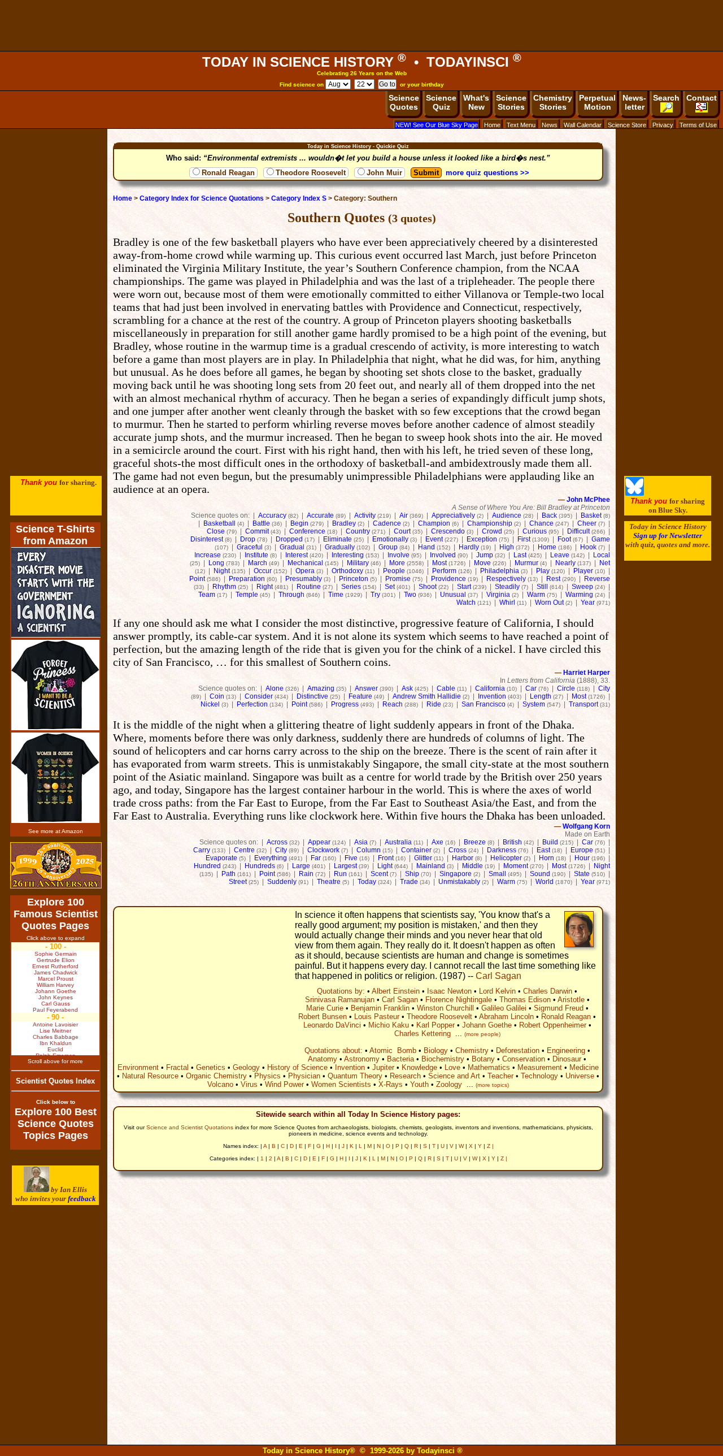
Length (540, 696)
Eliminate (337, 539)
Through (291, 595)
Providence (448, 579)
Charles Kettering (422, 1033)
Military (358, 563)
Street (238, 882)
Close (216, 531)
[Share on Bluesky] (634, 493)
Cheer (586, 523)
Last (519, 555)
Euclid (55, 1049)
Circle (566, 688)
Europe (581, 850)
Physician (304, 1076)
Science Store (627, 125)
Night (222, 571)
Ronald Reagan (228, 172)
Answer (366, 688)
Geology (246, 1067)
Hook (588, 547)
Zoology (449, 1084)
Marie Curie (324, 1008)
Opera (305, 571)
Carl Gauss (55, 1003)
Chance (541, 523)
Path (228, 874)
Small (497, 874)
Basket (591, 515)
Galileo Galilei (503, 1008)
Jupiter (383, 1067)
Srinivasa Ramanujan (339, 999)
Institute (256, 555)
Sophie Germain (55, 954)
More (397, 563)
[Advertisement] (361, 25)
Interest (296, 555)
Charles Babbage (56, 1037)
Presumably (303, 579)
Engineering (566, 1050)
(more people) (482, 1034)
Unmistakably (459, 882)
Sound (540, 874)
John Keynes (55, 997)
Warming (579, 595)
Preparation (247, 579)
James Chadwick (55, 972)
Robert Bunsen (322, 1016)
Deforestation (517, 1050)
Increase (207, 555)
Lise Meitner (55, 1031)
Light (385, 866)
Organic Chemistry (216, 1076)
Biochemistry (442, 1059)
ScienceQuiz (441, 102)
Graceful (250, 547)
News (550, 125)
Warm (536, 595)
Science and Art (454, 1076)
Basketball (219, 523)
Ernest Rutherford (55, 966)
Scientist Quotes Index (55, 1081)
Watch (466, 602)
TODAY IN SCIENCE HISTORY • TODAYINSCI (361, 62)
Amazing (320, 688)
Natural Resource (150, 1076)
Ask (407, 688)
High (506, 547)
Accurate (320, 515)
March (257, 563)
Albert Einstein (396, 991)
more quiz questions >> (487, 172)
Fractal (177, 1067)
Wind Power (284, 1084)
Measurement (539, 1067)
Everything (270, 858)
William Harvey (55, 985)
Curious (534, 531)
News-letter (634, 102)
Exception (482, 539)
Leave (559, 555)
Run (340, 874)
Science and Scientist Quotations (189, 1127)
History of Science (297, 1067)
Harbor (462, 858)
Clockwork (323, 850)
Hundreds (260, 866)
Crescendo (448, 531)
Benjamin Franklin (380, 1008)
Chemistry (472, 1050)
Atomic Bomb (392, 1050)
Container (416, 850)
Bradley (344, 523)
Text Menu (521, 125)
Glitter (423, 858)
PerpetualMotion (597, 102)
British (512, 842)
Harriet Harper (586, 673)
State (582, 874)
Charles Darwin (547, 991)
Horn (546, 858)
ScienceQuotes (404, 102)
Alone (274, 688)
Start (464, 587)
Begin (299, 523)
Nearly (565, 563)
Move (482, 563)
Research (405, 1076)
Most (439, 563)
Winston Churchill (445, 1008)
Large (301, 866)
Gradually (340, 547)
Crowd (492, 531)
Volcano (220, 1084)
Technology (539, 1076)
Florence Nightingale (458, 999)
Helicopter (506, 858)
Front (386, 858)
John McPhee (588, 500)
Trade (409, 882)
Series (351, 587)
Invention (492, 696)
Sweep (582, 587)
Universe (579, 1076)
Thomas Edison (525, 999)
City (604, 688)
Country (358, 531)
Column (368, 850)
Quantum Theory (355, 1076)
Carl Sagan (498, 976)
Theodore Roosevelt (311, 172)
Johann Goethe (487, 1025)
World (544, 882)
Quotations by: (341, 991)
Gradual (292, 547)
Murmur (526, 563)
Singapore (455, 874)
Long (216, 563)
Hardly (469, 547)
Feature (360, 696)
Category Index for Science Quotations (202, 198)
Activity (365, 515)
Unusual (453, 595)
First (523, 539)
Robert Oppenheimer (552, 1025)
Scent (379, 874)
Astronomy (362, 1059)
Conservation (523, 1059)
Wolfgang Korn (586, 826)
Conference (307, 531)
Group (388, 547)
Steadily (507, 587)
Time (335, 595)
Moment (515, 866)
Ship (412, 874)
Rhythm (224, 587)
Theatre (329, 882)
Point (197, 579)
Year (588, 602)
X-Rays (390, 1084)
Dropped (289, 539)
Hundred (207, 866)
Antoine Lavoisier (55, 1024)
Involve (398, 555)
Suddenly (282, 882)
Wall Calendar (583, 125)
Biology (436, 1050)
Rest (553, 579)
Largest (345, 866)
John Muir (384, 172)
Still (542, 587)
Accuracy (272, 515)
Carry (201, 850)
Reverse (597, 579)
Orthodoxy (347, 571)
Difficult (578, 531)
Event (434, 539)
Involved (443, 555)
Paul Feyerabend (55, 1010)
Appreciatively (453, 515)
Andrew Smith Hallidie (427, 696)
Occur (263, 571)
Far (316, 858)
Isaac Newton (449, 991)
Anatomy (322, 1059)
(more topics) (492, 1085)
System (533, 704)
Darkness (501, 850)
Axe (437, 842)
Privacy (662, 125)
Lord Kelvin (497, 991)
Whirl (507, 602)
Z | (490, 1146)
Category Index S (298, 198)
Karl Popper (435, 1025)
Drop (247, 539)
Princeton (353, 579)
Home (492, 125)
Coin (217, 696)
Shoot (428, 587)
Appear (319, 842)
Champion (434, 523)
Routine (309, 587)
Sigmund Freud (558, 1008)
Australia (398, 842)
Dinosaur (566, 1059)
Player (583, 571)
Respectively (506, 579)
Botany (483, 1059)
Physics (267, 1076)
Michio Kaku (388, 1025)
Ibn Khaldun (56, 1043)
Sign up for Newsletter (667, 535)
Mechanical (305, 563)
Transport (583, 704)
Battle (261, 523)
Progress (345, 704)
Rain (306, 874)
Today (367, 882)
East (543, 850)
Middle (472, 866)
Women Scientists (341, 1084)
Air (403, 515)
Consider (259, 696)
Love (452, 1067)
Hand (426, 547)
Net (604, 563)
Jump (484, 555)
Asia (361, 842)
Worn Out (549, 602)
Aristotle (571, 999)
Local (601, 555)
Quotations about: (333, 1050)
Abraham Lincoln (506, 1016)
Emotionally (390, 539)
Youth (419, 1084)
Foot (564, 539)
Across (277, 842)
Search (666, 97)
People (394, 571)
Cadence (387, 523)
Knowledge (419, 1067)
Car (531, 688)
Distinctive (312, 696)
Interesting (348, 555)
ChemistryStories (552, 102)
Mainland (430, 866)
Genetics (210, 1067)
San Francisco (483, 704)
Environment (138, 1067)
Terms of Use (698, 125)
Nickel (210, 704)
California (490, 688)
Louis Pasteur (376, 1016)
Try (375, 595)
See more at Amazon (55, 831)
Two (410, 595)
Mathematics (489, 1067)
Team (206, 595)
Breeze (475, 842)
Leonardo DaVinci (332, 1025)
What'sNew (476, 102)
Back (549, 515)
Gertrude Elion (56, 960)
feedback (82, 1198)
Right (264, 587)
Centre (244, 850)
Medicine (584, 1067)
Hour (582, 858)
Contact (701, 97)
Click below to (55, 1102)
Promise (398, 579)
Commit (257, 531)
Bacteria (400, 1059)
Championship (489, 523)
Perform (444, 571)
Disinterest (206, 539)
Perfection (252, 704)
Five (351, 858)
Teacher (500, 1076)
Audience (506, 515)
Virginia (498, 595)
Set (390, 587)
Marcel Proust (55, 979)
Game (600, 539)
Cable (446, 688)
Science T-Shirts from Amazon (55, 535)
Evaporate (221, 858)
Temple (247, 595)
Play (543, 571)
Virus (249, 1084)
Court (402, 531)
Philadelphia (499, 571)
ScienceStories (511, 102)
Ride (433, 704)
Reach (392, 704)
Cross (457, 850)
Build (550, 842)
